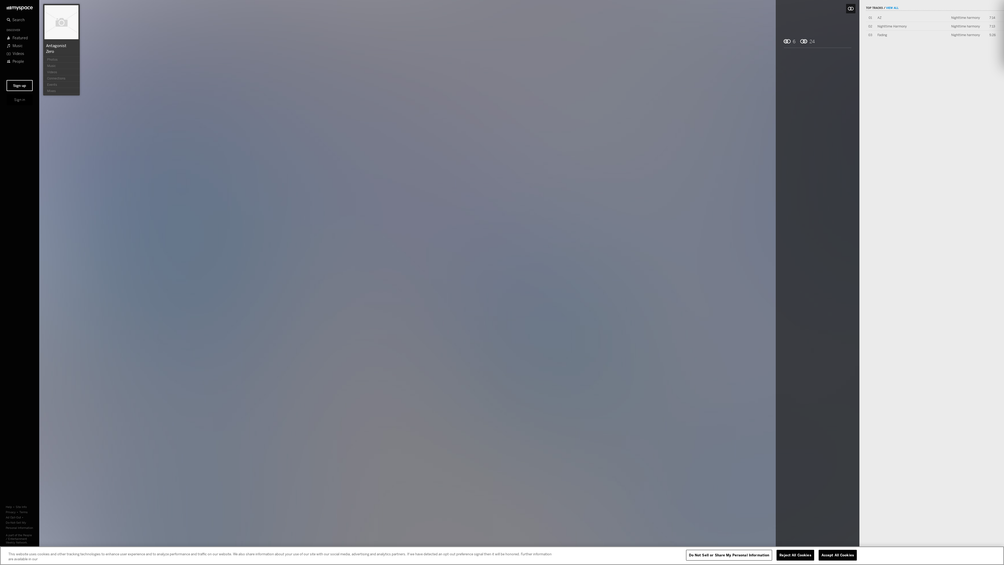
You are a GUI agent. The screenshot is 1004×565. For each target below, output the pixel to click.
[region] (502, 555)
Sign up (19, 85)
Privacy (11, 512)
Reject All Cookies (795, 555)
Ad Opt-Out (13, 517)
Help (9, 507)
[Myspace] (20, 7)
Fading (882, 35)
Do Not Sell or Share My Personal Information (729, 555)
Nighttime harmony (965, 17)
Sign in (19, 99)
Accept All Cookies (838, 555)
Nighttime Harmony (892, 26)
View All (892, 8)
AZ (879, 17)
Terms (23, 512)
